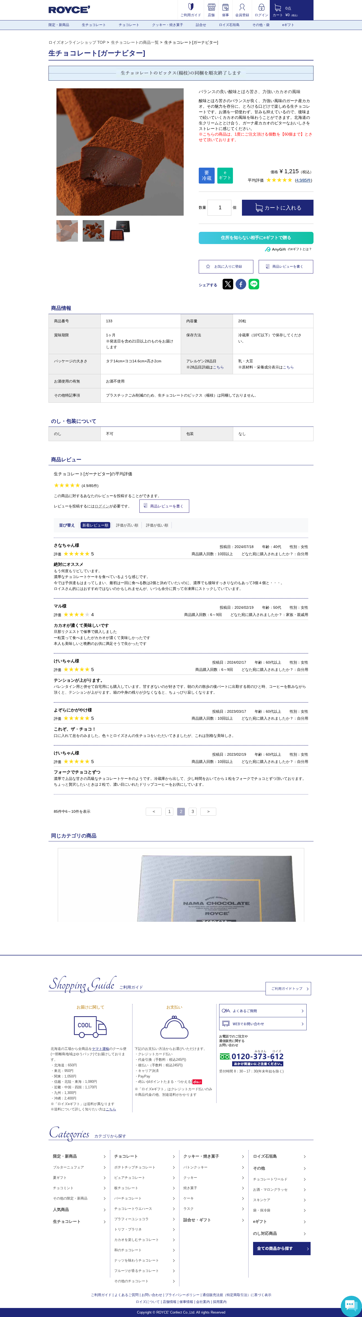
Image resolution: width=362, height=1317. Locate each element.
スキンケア (261, 1200)
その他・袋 (261, 25)
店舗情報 (169, 1302)
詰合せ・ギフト (197, 1220)
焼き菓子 (190, 1188)
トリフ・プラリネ (128, 1229)
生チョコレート (94, 25)
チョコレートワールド (270, 1179)
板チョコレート (126, 1188)
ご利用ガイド (190, 15)
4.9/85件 (303, 180)
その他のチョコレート (131, 1281)
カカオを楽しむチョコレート (136, 1240)
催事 (225, 15)
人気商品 (61, 1209)
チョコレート (129, 25)
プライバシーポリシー (182, 1295)
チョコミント (63, 1188)
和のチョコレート (128, 1250)
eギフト (288, 25)
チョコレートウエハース (133, 1209)
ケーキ (188, 1198)
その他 (259, 1168)
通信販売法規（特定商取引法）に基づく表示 (236, 1295)
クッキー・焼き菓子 (167, 25)
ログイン (261, 15)
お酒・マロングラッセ (270, 1190)
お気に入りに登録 (228, 266)
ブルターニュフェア (68, 1167)
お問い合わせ (152, 1295)
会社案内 (203, 1302)
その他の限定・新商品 (70, 1198)
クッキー (190, 1178)
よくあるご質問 (126, 1295)
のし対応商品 (265, 1233)
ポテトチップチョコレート (135, 1167)
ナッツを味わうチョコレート (136, 1260)
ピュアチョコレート (129, 1178)
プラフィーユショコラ (131, 1219)
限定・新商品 (58, 25)
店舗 (211, 15)
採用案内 (220, 1302)
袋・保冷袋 (261, 1210)
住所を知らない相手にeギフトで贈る (256, 237)
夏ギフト (60, 1178)
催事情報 (186, 1302)
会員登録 (242, 15)
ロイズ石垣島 (229, 25)
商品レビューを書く (287, 266)
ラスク (188, 1209)
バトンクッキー (195, 1167)
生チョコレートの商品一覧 (135, 42)
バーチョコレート (128, 1198)
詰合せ (201, 25)
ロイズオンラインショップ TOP (76, 42)
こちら (218, 367)
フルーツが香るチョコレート (136, 1271)
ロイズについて (148, 1302)
